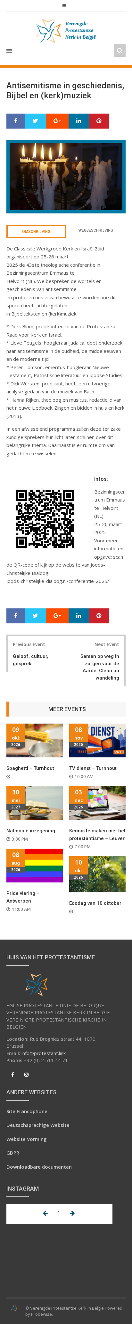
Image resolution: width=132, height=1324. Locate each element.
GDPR (12, 1152)
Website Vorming (26, 1139)
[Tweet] (35, 121)
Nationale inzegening (30, 831)
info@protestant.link (43, 1053)
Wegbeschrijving (95, 230)
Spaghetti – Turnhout (30, 768)
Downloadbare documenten (39, 1167)
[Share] (15, 121)
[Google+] (57, 121)
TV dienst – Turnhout (93, 768)
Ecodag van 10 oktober (95, 903)
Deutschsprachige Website (38, 1125)
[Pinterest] (99, 121)
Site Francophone (26, 1111)
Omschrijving (36, 231)
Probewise (41, 1314)
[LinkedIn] (78, 121)
